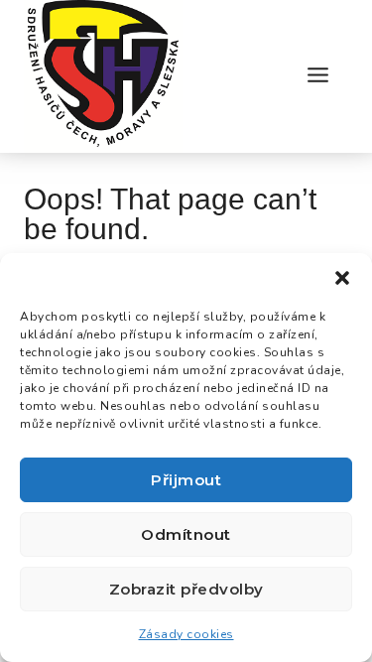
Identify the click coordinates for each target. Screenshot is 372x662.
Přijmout (186, 479)
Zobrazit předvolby (186, 589)
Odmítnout (186, 534)
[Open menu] (317, 76)
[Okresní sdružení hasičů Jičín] (103, 76)
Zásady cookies (186, 634)
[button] (342, 278)
